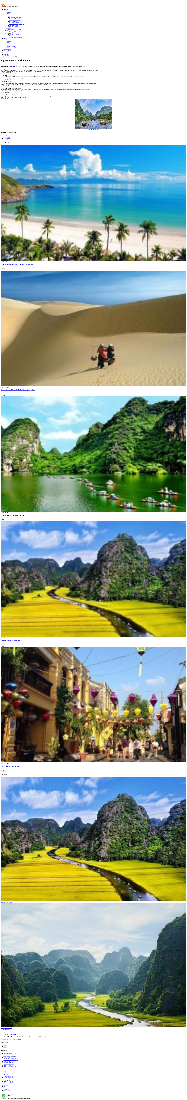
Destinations (6, 9)
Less (4, 1069)
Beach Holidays (13, 21)
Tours (5, 14)
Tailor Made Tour (8, 50)
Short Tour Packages (14, 25)
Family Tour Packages (14, 18)
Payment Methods (8, 1078)
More (2, 1069)
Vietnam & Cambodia (14, 34)
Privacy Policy (7, 1080)
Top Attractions (7, 138)
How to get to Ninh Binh (6, 1028)
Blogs (5, 1086)
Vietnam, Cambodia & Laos (15, 37)
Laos (7, 13)
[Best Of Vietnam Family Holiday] (93, 762)
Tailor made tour (7, 1090)
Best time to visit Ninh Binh (7, 902)
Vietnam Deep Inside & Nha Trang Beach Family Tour (17, 264)
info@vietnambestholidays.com (8, 1031)
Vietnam (8, 10)
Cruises (5, 43)
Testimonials (6, 1089)
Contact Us (6, 1085)
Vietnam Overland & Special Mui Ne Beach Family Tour (18, 390)
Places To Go (7, 137)
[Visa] (12, 1039)
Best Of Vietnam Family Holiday (10, 766)
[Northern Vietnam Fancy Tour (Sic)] (93, 636)
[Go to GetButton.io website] (3, 1098)
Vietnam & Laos (13, 35)
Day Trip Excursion (13, 26)
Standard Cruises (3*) (11, 45)
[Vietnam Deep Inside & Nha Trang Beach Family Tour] (93, 260)
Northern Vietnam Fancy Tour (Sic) (11, 640)
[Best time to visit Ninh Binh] (93, 900)
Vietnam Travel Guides (9, 1082)
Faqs (5, 1088)
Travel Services (7, 49)
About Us (6, 1074)
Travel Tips (6, 139)
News (5, 1091)
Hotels (5, 38)
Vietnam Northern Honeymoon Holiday (12, 515)
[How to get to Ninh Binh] (93, 1026)
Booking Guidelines (8, 1077)
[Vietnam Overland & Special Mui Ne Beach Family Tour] (93, 385)
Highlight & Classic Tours (15, 17)
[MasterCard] (17, 1039)
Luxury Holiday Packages (15, 20)
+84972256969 (4, 1034)
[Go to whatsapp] (3, 1096)
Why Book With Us (8, 1076)
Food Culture (7, 135)
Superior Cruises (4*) (11, 46)
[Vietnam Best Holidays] (11, 7)
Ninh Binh (12, 66)
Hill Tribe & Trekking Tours (15, 22)
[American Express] (5, 1039)
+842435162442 (12, 1034)
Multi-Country (9, 33)
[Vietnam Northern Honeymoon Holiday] (93, 511)
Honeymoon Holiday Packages (16, 24)
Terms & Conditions (8, 1081)
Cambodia (8, 12)
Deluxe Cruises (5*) (11, 47)
